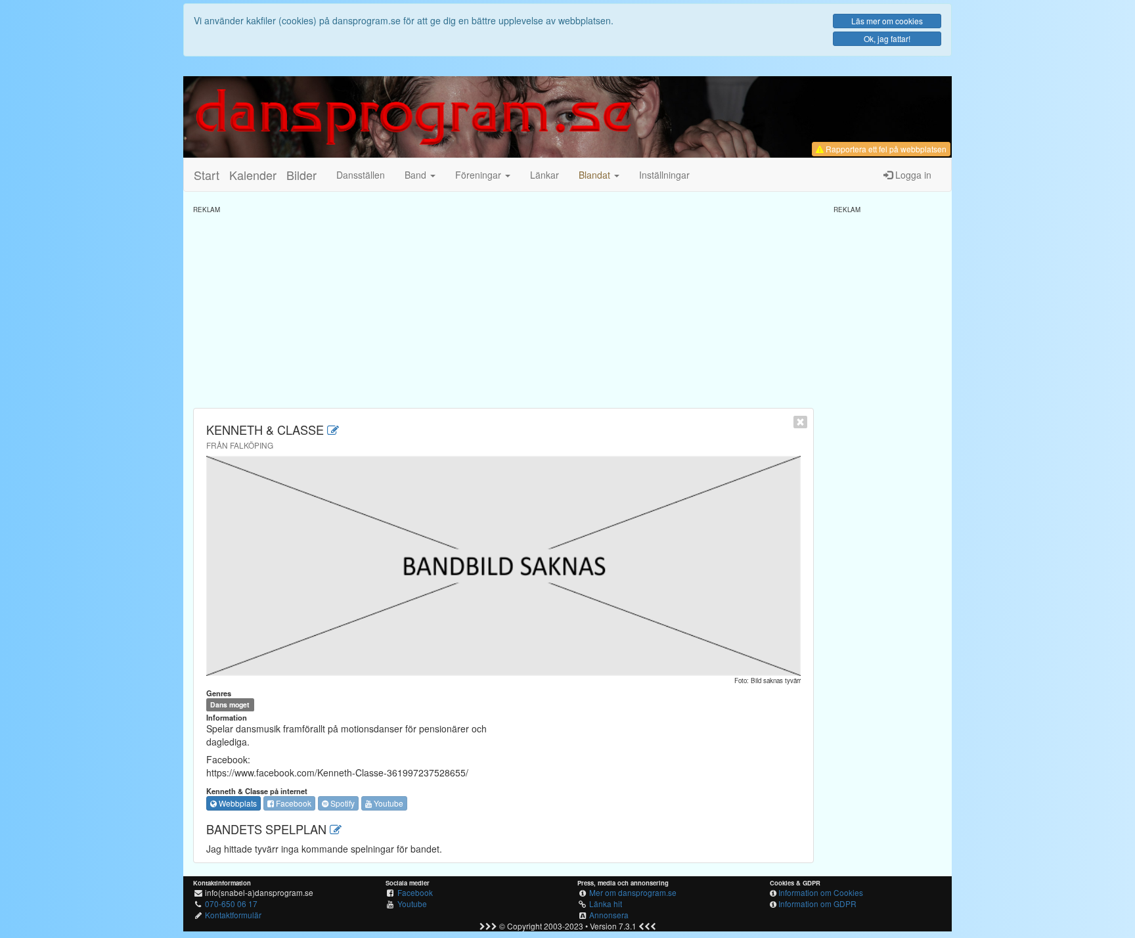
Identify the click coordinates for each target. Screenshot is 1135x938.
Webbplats (237, 803)
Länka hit (605, 903)
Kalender (253, 174)
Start (206, 174)
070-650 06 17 (231, 903)
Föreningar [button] (479, 174)
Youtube (387, 803)
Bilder (301, 174)
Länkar (544, 174)
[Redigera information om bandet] (333, 429)
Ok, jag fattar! (887, 38)
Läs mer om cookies (887, 20)
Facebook (292, 803)
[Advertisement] (503, 306)
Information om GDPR (817, 903)
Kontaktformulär (233, 914)
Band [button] (417, 174)
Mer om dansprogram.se (633, 892)
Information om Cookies (820, 892)
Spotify (341, 803)
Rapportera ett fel (885, 148)
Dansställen (360, 174)
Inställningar (664, 174)
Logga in (912, 174)
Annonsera (609, 914)
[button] (599, 174)
